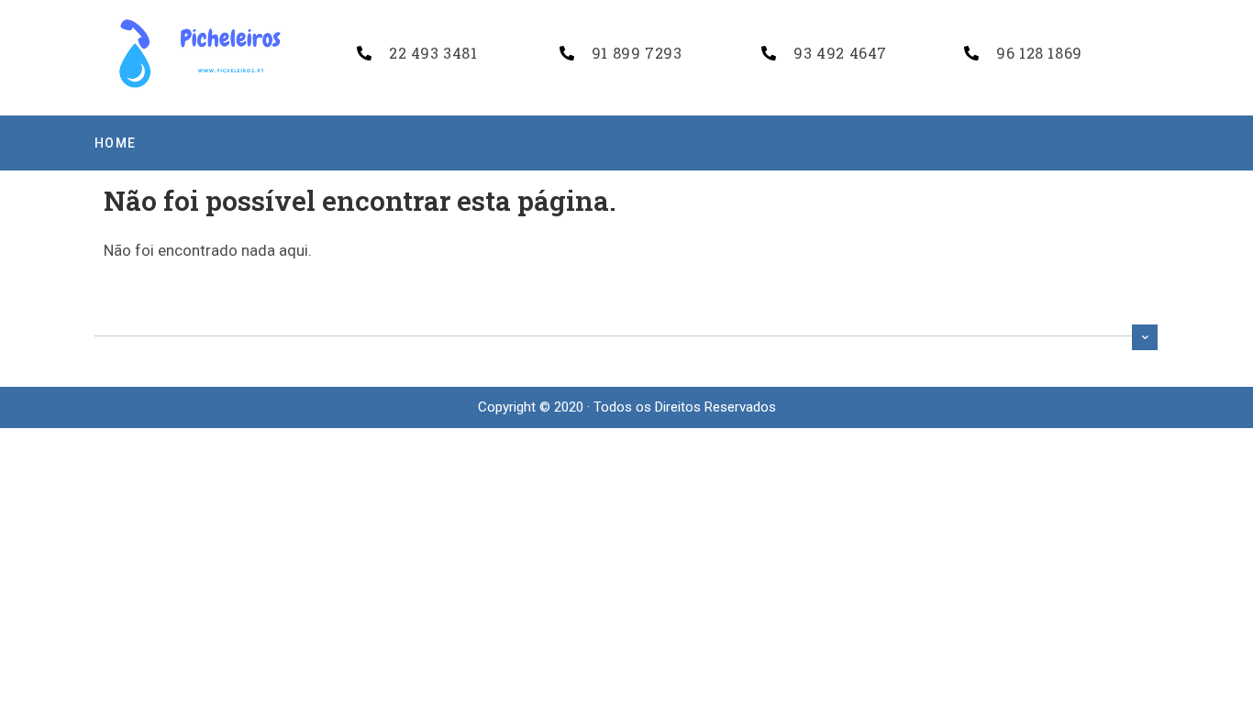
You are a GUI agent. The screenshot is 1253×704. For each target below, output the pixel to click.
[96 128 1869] (971, 53)
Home (115, 143)
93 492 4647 (840, 52)
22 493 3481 (433, 52)
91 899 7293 (637, 52)
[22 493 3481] (364, 53)
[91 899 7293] (566, 53)
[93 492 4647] (768, 53)
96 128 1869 (1039, 52)
